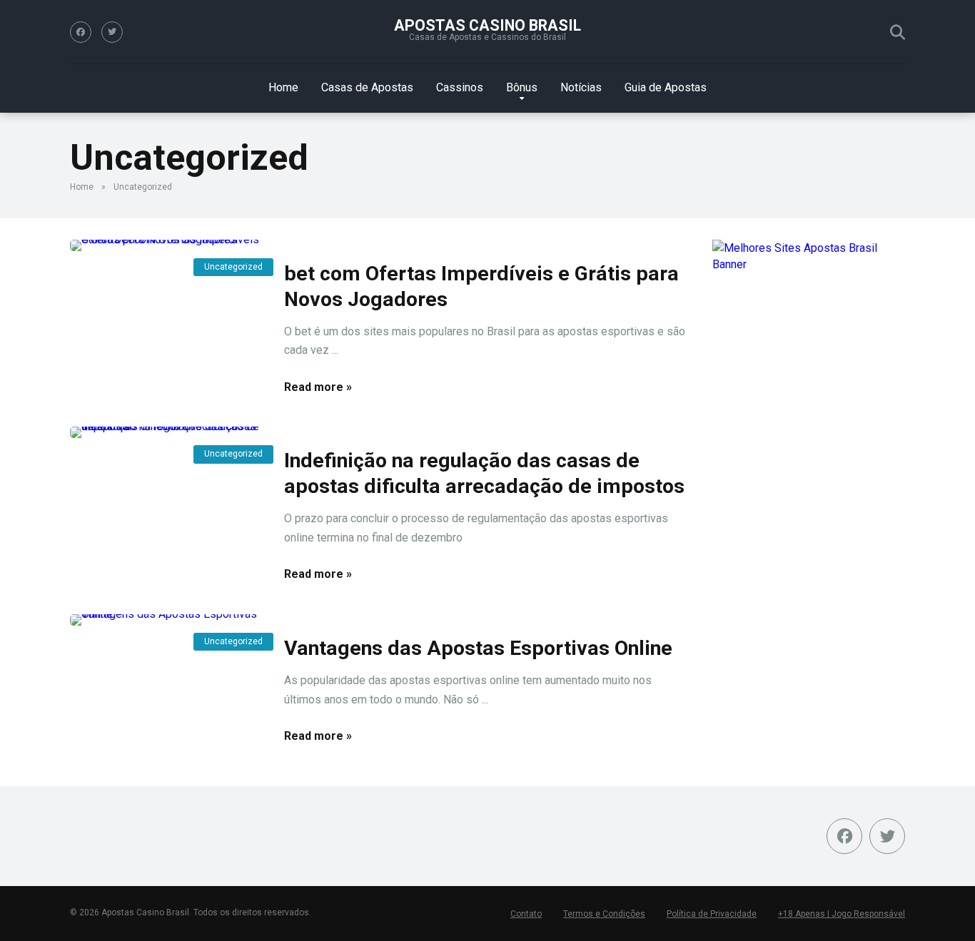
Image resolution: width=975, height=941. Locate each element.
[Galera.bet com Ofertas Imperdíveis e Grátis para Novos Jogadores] (166, 245)
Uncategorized (233, 267)
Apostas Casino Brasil (487, 25)
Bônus (521, 87)
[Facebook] (80, 32)
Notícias (581, 87)
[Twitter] (112, 32)
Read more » (318, 387)
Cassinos (459, 87)
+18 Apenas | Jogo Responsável (841, 914)
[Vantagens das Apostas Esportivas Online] (166, 620)
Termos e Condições (604, 914)
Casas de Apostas (367, 87)
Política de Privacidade (712, 914)
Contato (526, 914)
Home (283, 87)
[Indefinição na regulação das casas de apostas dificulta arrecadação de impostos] (166, 432)
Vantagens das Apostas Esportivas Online (478, 648)
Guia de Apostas (666, 87)
